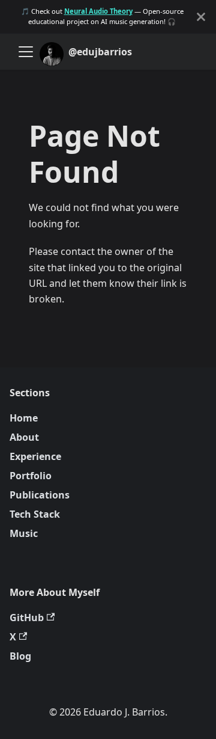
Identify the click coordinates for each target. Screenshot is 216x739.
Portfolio (31, 475)
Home (24, 418)
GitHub (27, 617)
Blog (20, 656)
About (24, 437)
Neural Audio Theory (98, 11)
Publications (40, 494)
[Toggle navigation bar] (26, 52)
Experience (35, 456)
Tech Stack (35, 514)
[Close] (201, 16)
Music (24, 533)
